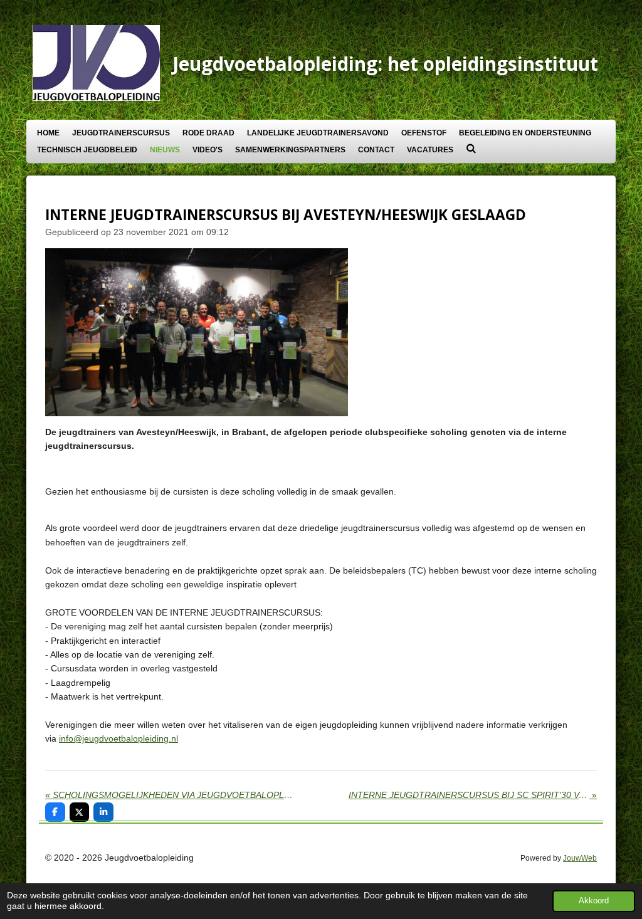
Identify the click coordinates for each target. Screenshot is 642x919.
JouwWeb (580, 858)
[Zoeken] (471, 148)
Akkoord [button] (594, 900)
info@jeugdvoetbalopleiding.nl (118, 738)
